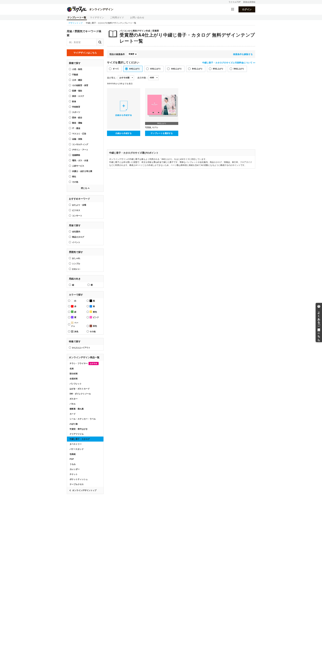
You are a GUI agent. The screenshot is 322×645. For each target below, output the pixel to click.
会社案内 (76, 231)
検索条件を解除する (243, 54)
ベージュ (74, 324)
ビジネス (76, 210)
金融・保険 (77, 139)
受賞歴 (131, 54)
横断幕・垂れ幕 (77, 409)
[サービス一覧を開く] (232, 9)
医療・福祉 (77, 91)
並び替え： (112, 77)
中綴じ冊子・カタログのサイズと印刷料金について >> (228, 62)
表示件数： (142, 77)
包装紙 (73, 454)
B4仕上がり (197, 69)
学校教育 (76, 107)
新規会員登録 (249, 2)
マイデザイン (97, 17)
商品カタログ (78, 237)
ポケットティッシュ (79, 479)
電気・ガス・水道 (80, 160)
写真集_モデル (151, 127)
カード (73, 414)
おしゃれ (76, 258)
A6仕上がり (176, 69)
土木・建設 (77, 80)
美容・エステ (78, 96)
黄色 (95, 312)
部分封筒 (74, 373)
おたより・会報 (79, 205)
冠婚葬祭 (76, 155)
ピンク (96, 317)
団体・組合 (77, 117)
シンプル (76, 263)
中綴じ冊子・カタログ (80, 439)
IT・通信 (76, 128)
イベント (76, 242)
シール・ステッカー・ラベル (83, 419)
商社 (74, 176)
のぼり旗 (74, 424)
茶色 (95, 326)
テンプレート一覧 (76, 17)
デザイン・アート (80, 150)
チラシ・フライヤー (83, 363)
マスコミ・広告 (79, 133)
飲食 (74, 101)
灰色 (76, 331)
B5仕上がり (218, 69)
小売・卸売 (77, 69)
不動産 (75, 74)
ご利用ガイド (117, 17)
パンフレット (76, 384)
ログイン (247, 9)
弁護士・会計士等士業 (82, 171)
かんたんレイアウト (81, 347)
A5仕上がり (155, 69)
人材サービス (78, 166)
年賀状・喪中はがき (79, 429)
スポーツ (76, 112)
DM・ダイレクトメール (80, 394)
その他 (75, 182)
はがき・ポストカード (80, 389)
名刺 (72, 368)
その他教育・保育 (80, 85)
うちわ (73, 464)
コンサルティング (80, 144)
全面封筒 (74, 379)
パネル (73, 404)
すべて (116, 69)
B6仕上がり (239, 69)
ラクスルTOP (234, 2)
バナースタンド (77, 449)
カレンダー (75, 469)
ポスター (74, 399)
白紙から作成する (124, 133)
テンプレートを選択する (162, 133)
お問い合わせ (137, 17)
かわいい (76, 269)
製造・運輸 (77, 123)
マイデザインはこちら (85, 52)
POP (72, 459)
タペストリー (76, 444)
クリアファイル (77, 434)
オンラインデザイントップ (84, 490)
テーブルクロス (77, 484)
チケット (74, 474)
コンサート (77, 215)
